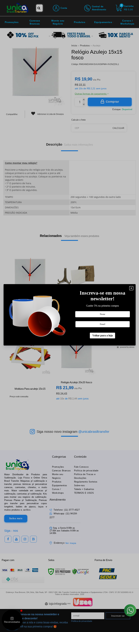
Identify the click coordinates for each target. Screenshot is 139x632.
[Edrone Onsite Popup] (69, 316)
